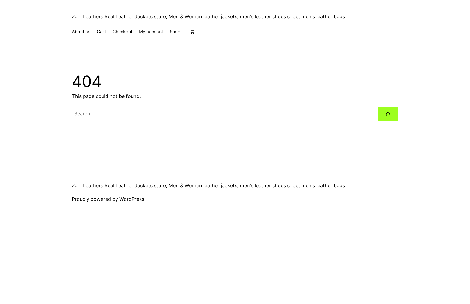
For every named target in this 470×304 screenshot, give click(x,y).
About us (81, 31)
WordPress (131, 199)
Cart (101, 31)
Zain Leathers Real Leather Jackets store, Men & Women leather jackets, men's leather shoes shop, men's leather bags (208, 16)
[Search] (388, 114)
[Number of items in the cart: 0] (192, 31)
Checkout (122, 31)
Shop (175, 31)
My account (151, 31)
